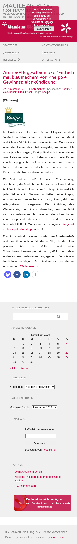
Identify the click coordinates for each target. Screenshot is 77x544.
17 (40, 352)
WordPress (57, 537)
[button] (7, 274)
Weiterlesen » (29, 266)
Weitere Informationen (43, 23)
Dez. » (24, 368)
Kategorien (16, 386)
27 (66, 357)
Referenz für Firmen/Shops (12, 63)
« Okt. (13, 368)
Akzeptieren (44, 29)
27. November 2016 (14, 88)
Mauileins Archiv (19, 407)
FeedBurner (49, 449)
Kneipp (46, 92)
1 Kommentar (37, 88)
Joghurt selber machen (28, 471)
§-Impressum (11, 52)
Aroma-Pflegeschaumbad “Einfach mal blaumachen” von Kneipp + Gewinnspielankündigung (38, 77)
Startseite (10, 45)
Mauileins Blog (27, 6)
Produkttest (25, 92)
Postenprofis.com (25, 485)
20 (66, 352)
